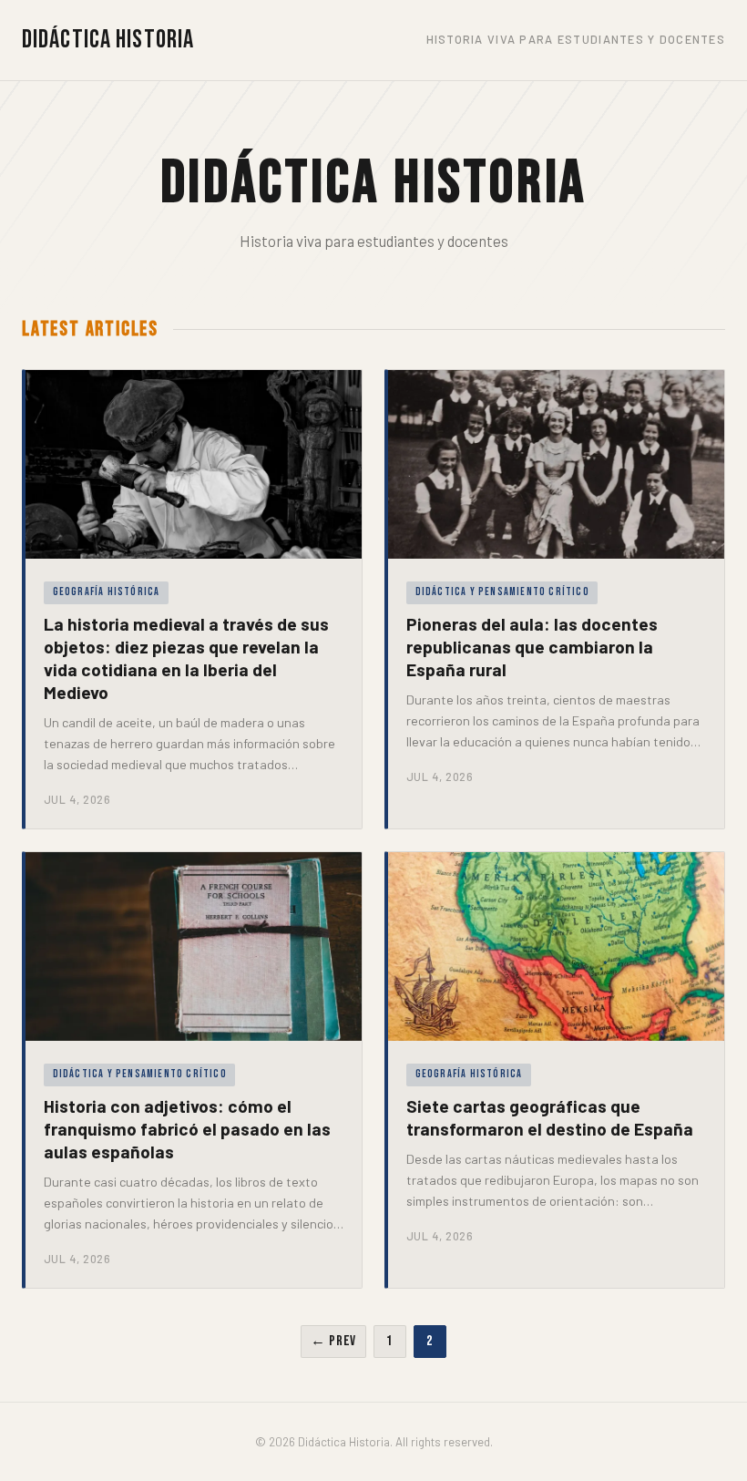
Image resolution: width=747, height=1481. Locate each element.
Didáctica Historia (108, 40)
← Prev (333, 1341)
